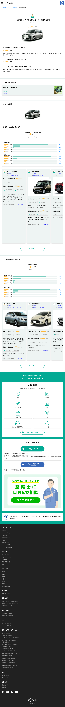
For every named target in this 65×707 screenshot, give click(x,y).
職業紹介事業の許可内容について (10, 665)
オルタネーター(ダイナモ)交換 (14, 307)
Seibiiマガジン (5, 623)
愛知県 (9, 173)
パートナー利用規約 (7, 635)
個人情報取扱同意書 (7, 655)
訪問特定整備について (7, 667)
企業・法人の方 (6, 593)
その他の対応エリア (7, 586)
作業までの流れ (6, 537)
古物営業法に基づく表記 (8, 660)
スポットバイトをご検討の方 (9, 603)
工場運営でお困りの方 (7, 615)
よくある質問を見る (32, 432)
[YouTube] (16, 693)
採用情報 (4, 687)
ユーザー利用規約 (6, 633)
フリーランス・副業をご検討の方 (10, 601)
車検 (3, 564)
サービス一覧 (5, 554)
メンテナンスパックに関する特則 (10, 638)
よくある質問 (5, 675)
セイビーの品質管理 (7, 547)
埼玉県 (3, 576)
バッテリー (4, 559)
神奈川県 (4, 579)
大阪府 (3, 583)
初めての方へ (5, 530)
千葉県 (59, 173)
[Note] (3, 693)
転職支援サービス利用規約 (8, 663)
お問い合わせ (5, 677)
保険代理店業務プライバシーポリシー (11, 653)
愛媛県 (9, 305)
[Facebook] (12, 693)
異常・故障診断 (6, 562)
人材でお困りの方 (6, 613)
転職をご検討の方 (6, 606)
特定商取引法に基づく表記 (8, 658)
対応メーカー (5, 542)
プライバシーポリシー (7, 648)
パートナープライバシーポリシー (10, 651)
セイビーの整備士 (6, 545)
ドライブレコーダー (7, 557)
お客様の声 (4, 535)
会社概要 (4, 685)
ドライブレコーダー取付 (13, 175)
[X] (7, 693)
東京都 (3, 572)
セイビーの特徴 (6, 533)
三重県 (34, 173)
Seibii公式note (5, 625)
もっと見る (5, 93)
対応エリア (4, 540)
